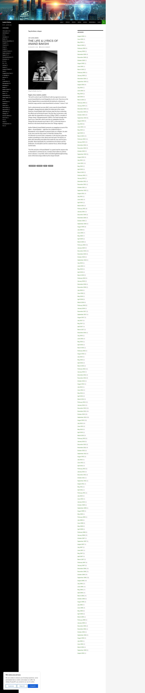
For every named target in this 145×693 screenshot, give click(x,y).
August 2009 (81, 511)
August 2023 (81, 121)
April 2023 (80, 133)
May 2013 (80, 429)
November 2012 (82, 447)
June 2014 (80, 390)
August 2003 (81, 653)
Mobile (4, 87)
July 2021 (80, 196)
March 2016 (81, 347)
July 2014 (80, 387)
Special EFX (5, 109)
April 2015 (80, 363)
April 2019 (80, 272)
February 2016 (81, 350)
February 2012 (81, 468)
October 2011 (81, 477)
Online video (5, 97)
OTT (3, 99)
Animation (5, 37)
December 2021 (82, 181)
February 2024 (81, 102)
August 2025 (81, 63)
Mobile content (6, 89)
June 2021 (80, 199)
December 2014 (82, 375)
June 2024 (80, 90)
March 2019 (81, 275)
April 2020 (80, 239)
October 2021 (81, 187)
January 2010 (81, 502)
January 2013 (81, 441)
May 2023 (80, 130)
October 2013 (81, 414)
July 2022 (80, 160)
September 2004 (82, 635)
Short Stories (5, 107)
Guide (99, 22)
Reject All (22, 686)
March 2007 (81, 559)
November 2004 (82, 629)
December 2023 (82, 108)
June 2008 (80, 523)
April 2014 (80, 396)
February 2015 (81, 369)
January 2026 (81, 51)
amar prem (32, 165)
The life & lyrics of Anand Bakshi (43, 42)
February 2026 (81, 48)
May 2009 (80, 514)
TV (3, 119)
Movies (85, 22)
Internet (4, 77)
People (74, 22)
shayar (51, 165)
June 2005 (80, 607)
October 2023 (81, 115)
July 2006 (80, 583)
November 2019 (82, 254)
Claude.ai (5, 45)
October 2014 (81, 381)
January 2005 (81, 623)
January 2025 (81, 75)
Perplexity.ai (5, 101)
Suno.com (5, 117)
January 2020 (81, 248)
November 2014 (82, 378)
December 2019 (82, 251)
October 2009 (81, 505)
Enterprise (5, 59)
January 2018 (81, 308)
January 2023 (81, 142)
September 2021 (82, 190)
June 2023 (80, 127)
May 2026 (80, 42)
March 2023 (81, 136)
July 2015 (80, 356)
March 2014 (81, 399)
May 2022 (80, 166)
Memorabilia (92, 22)
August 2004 (81, 638)
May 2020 (80, 235)
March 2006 (81, 595)
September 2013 (82, 417)
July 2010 (80, 496)
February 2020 (81, 245)
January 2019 (81, 281)
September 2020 (82, 223)
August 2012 (81, 456)
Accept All (32, 686)
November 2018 (82, 287)
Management (6, 83)
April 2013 (80, 432)
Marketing (5, 85)
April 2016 (80, 344)
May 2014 (80, 393)
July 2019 (80, 263)
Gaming (4, 65)
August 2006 (81, 580)
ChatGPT (5, 43)
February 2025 (81, 72)
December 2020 (82, 214)
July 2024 (80, 87)
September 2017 (82, 314)
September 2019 (82, 260)
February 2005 (81, 620)
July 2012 (80, 459)
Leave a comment (45, 47)
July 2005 (80, 604)
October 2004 (81, 632)
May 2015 (80, 359)
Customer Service (7, 51)
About (61, 22)
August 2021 (81, 193)
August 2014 (81, 384)
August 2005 (81, 601)
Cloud (4, 47)
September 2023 (82, 118)
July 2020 (80, 229)
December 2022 (82, 145)
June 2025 (80, 66)
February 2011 (81, 493)
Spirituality (5, 111)
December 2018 (82, 284)
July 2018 (80, 290)
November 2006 (82, 571)
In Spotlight (5, 75)
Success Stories (6, 115)
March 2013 (81, 435)
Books (79, 22)
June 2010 (80, 499)
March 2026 (81, 45)
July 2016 (80, 335)
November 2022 (82, 148)
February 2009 (81, 517)
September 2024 (82, 81)
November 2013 (82, 411)
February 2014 (81, 402)
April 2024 (80, 96)
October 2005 (81, 598)
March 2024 (81, 99)
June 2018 (80, 293)
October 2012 (81, 450)
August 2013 (81, 420)
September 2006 (82, 577)
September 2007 (82, 541)
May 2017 (80, 323)
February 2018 (81, 305)
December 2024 (82, 78)
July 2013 (80, 423)
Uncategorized (6, 123)
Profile (68, 22)
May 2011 (80, 487)
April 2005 (80, 614)
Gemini (4, 67)
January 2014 (81, 405)
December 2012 (82, 444)
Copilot (4, 49)
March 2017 (81, 329)
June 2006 (80, 586)
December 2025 (82, 54)
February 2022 (81, 175)
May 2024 (80, 93)
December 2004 (82, 626)
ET (3, 61)
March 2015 (81, 366)
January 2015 (81, 372)
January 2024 (81, 105)
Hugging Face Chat (7, 73)
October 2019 (81, 257)
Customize (11, 686)
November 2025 (82, 57)
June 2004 (80, 644)
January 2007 (81, 565)
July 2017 (80, 320)
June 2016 (80, 338)
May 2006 (80, 589)
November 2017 (82, 311)
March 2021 (81, 205)
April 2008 (80, 529)
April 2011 (80, 490)
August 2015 (81, 353)
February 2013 (81, 438)
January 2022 (81, 178)
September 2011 (82, 480)
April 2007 (80, 556)
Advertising (5, 33)
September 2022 (82, 154)
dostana (39, 165)
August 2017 (81, 317)
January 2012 (81, 471)
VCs (3, 125)
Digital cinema (6, 53)
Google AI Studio (6, 69)
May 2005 (80, 611)
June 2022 (80, 163)
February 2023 (81, 139)
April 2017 (80, 326)
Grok (4, 71)
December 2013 (82, 408)
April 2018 (80, 299)
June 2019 (80, 266)
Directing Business (7, 57)
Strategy (4, 113)
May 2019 (80, 269)
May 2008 (80, 526)
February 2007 (81, 562)
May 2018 (80, 296)
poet (45, 165)
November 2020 (82, 217)
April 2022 (80, 169)
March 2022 (81, 172)
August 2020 (81, 226)
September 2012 (82, 453)
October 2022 (81, 151)
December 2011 (82, 474)
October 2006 (81, 574)
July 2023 (80, 124)
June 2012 (80, 462)
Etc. (3, 63)
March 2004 (81, 647)
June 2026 (80, 39)
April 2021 (80, 202)
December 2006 (82, 568)
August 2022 (81, 157)
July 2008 (80, 520)
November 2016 (82, 332)
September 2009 (82, 508)
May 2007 (80, 553)
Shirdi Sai (5, 105)
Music (4, 93)
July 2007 (80, 547)
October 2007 (81, 538)
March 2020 (81, 242)
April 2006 (80, 592)
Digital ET (5, 55)
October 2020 (81, 220)
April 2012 (80, 465)
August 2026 (81, 36)
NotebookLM (5, 95)
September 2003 (82, 650)
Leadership (5, 81)
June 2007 (80, 550)
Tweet (4, 121)
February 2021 (81, 208)
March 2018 (81, 302)
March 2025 (81, 69)
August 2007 (81, 544)
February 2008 (81, 532)
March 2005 (81, 617)
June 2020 (80, 232)
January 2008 (81, 535)
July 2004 (80, 641)
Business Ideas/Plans (7, 41)
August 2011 (81, 483)
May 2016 (80, 341)
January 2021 (81, 211)
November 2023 (82, 111)
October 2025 (81, 60)
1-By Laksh (31, 38)
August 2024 (81, 84)
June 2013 (80, 426)
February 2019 (81, 278)
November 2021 (82, 184)
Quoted (4, 103)
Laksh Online (7, 22)
